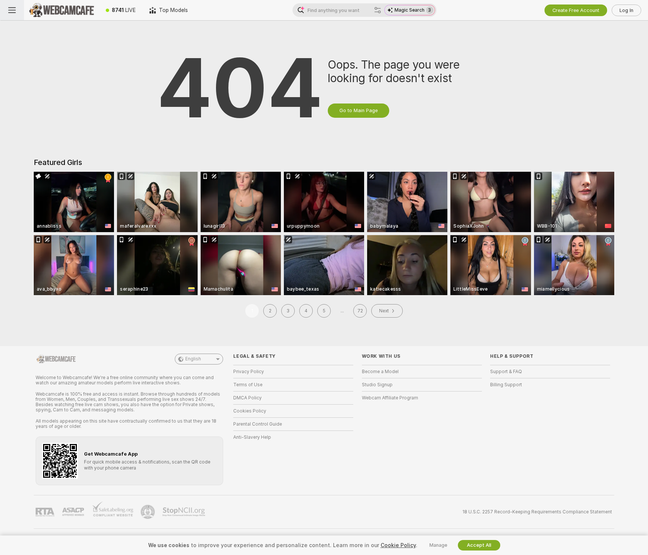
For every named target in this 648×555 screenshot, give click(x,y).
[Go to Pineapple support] (148, 512)
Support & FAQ (506, 371)
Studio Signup (377, 384)
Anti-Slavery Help (252, 437)
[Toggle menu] (12, 10)
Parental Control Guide (257, 424)
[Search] (377, 10)
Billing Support (506, 384)
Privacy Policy (248, 371)
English (193, 359)
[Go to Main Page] (61, 10)
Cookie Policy (398, 545)
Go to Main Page (358, 110)
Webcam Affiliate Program (390, 397)
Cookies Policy (249, 411)
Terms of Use (247, 384)
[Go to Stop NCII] (184, 511)
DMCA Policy (247, 397)
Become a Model (380, 371)
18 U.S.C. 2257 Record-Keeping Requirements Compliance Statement (537, 511)
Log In (626, 10)
